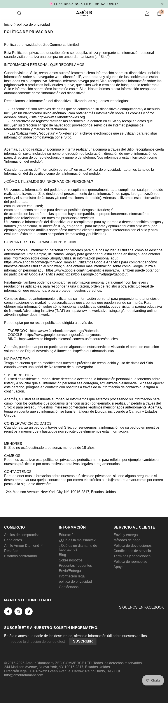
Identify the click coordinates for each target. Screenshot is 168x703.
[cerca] (162, 4)
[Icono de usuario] (147, 13)
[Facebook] (8, 611)
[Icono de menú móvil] (6, 13)
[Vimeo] (29, 611)
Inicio (8, 24)
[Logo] (84, 13)
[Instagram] (18, 611)
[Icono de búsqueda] (19, 13)
